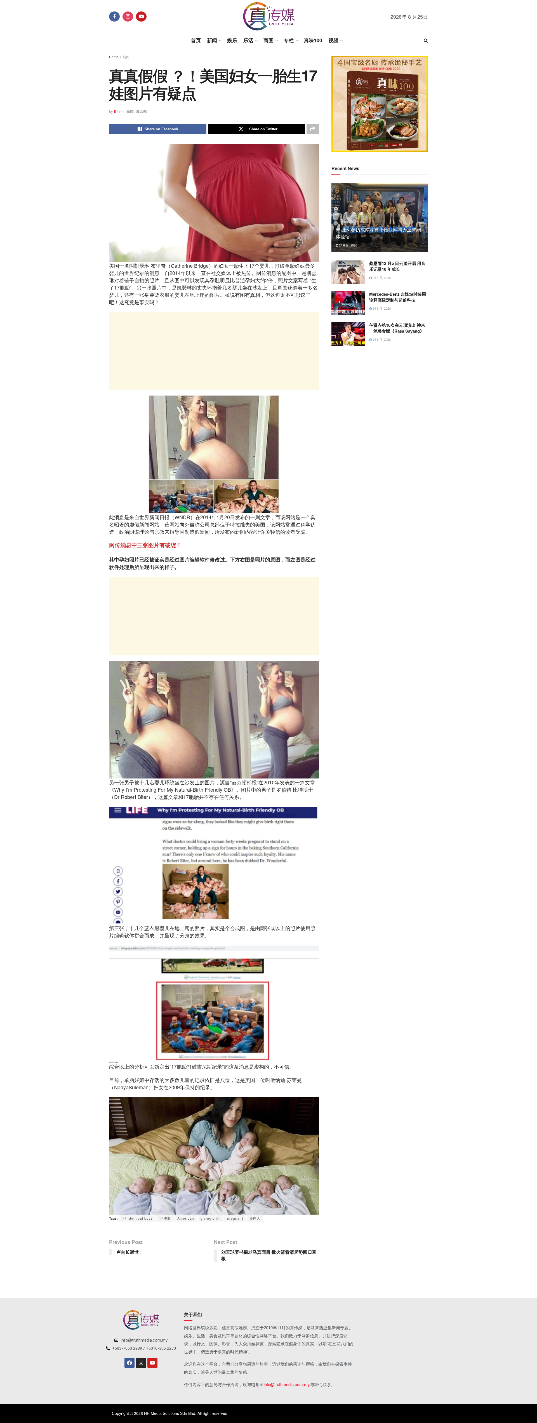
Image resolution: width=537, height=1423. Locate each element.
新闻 (212, 40)
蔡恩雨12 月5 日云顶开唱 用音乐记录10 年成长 (397, 266)
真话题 (141, 111)
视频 (333, 40)
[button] (340, 104)
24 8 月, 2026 (347, 245)
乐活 (248, 40)
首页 (196, 40)
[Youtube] (152, 1363)
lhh (117, 111)
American (185, 1218)
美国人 (254, 1218)
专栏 (289, 40)
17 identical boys (137, 1218)
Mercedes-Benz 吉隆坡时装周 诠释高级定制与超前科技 (397, 297)
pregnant (235, 1218)
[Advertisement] (214, 351)
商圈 (268, 40)
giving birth (211, 1218)
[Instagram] (141, 1363)
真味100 (313, 40)
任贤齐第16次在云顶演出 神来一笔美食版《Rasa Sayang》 (397, 328)
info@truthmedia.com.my (287, 1384)
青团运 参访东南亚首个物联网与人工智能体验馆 (378, 233)
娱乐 (232, 40)
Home (113, 56)
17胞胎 (165, 1218)
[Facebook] (129, 1363)
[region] (379, 104)
